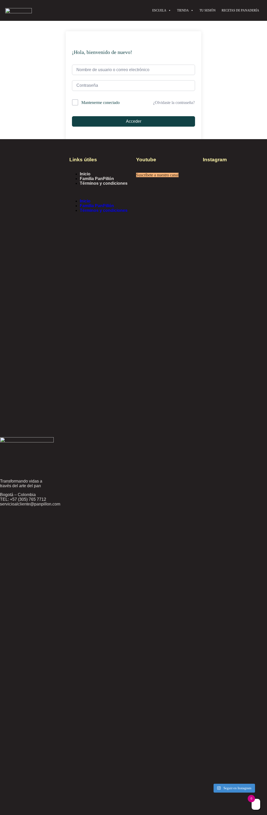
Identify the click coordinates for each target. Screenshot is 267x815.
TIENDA (183, 10)
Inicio (85, 174)
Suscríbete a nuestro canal (157, 175)
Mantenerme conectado (100, 102)
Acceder (133, 121)
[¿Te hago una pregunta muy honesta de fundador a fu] (217, 376)
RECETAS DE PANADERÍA (240, 10)
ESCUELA (159, 10)
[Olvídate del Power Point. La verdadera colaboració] (250, 682)
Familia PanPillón (97, 178)
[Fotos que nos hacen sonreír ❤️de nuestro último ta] (217, 673)
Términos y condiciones (104, 183)
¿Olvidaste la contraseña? (174, 102)
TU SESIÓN (207, 10)
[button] (100, 192)
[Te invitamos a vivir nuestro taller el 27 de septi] (250, 239)
